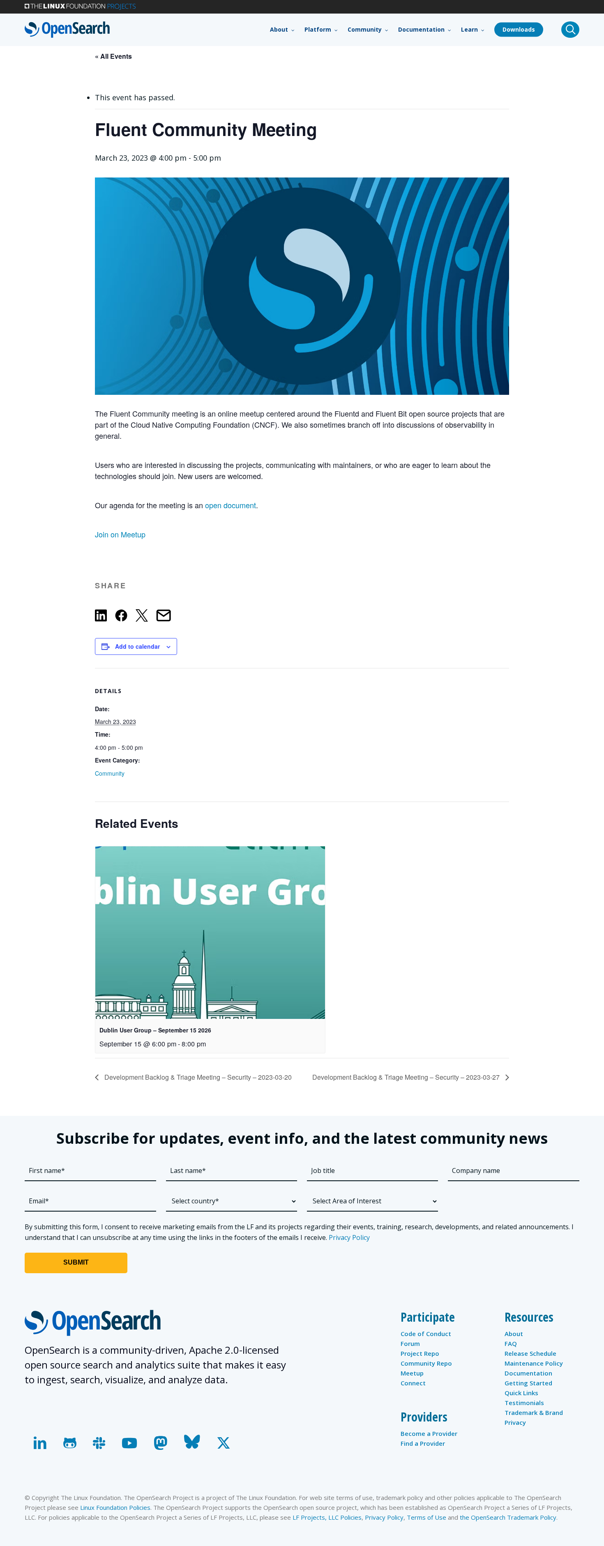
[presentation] (210, 932)
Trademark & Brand (534, 1412)
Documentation (528, 1373)
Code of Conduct (426, 1333)
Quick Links (521, 1393)
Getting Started (528, 1383)
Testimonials (524, 1403)
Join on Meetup (120, 534)
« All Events (113, 56)
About (514, 1333)
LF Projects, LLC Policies (327, 1517)
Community (109, 773)
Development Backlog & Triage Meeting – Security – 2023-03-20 (197, 1077)
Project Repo (420, 1353)
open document (230, 505)
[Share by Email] (163, 617)
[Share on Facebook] (121, 617)
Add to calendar (137, 646)
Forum (410, 1343)
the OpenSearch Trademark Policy (508, 1517)
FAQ (511, 1343)
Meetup (412, 1373)
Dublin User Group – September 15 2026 (155, 1030)
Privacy (515, 1422)
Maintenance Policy (534, 1363)
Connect (413, 1383)
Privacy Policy (349, 1237)
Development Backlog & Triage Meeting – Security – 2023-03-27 (406, 1077)
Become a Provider (429, 1433)
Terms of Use (426, 1517)
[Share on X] (142, 617)
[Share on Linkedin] (101, 617)
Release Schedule (530, 1353)
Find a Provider (423, 1443)
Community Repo (426, 1363)
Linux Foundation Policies (115, 1507)
